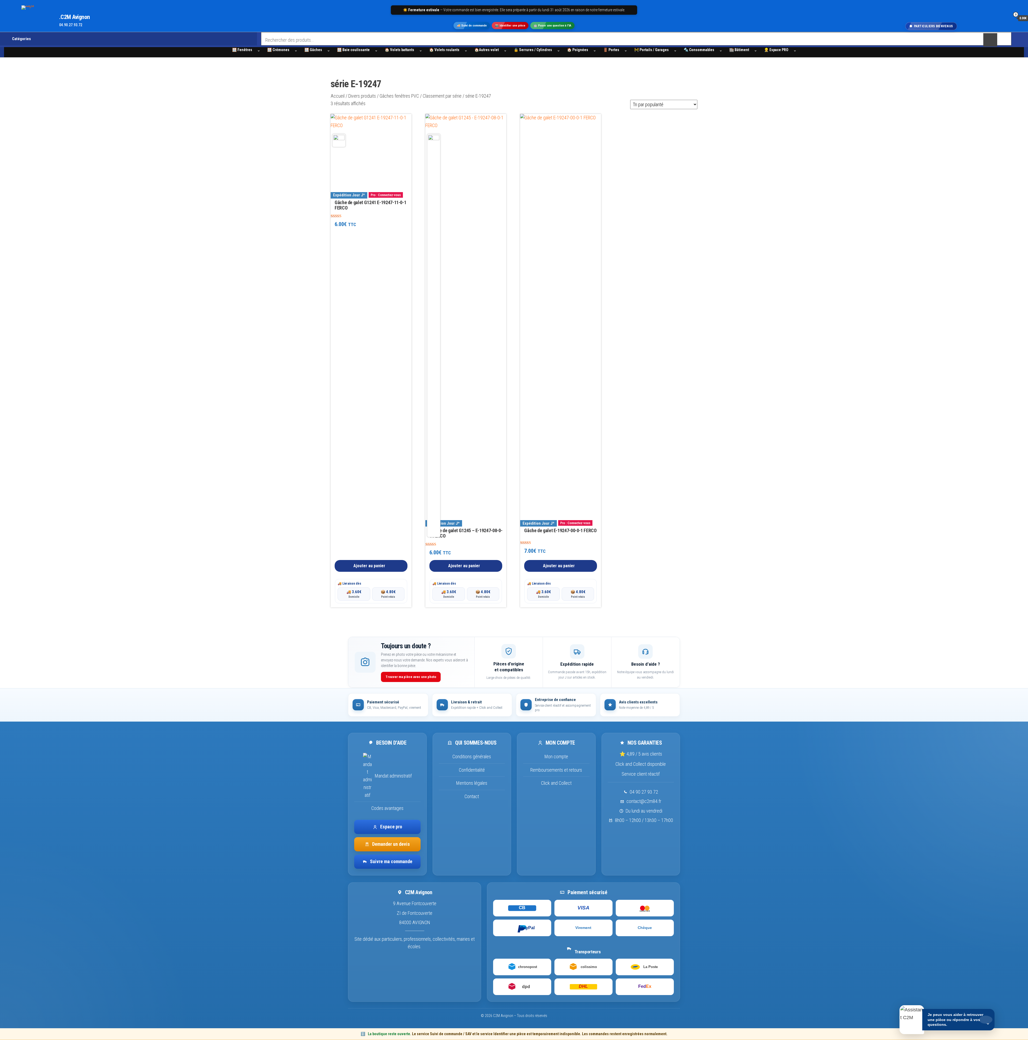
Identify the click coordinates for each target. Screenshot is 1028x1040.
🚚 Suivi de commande (472, 25)
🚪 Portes (611, 50)
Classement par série (442, 96)
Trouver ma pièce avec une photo (411, 677)
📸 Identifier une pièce (510, 25)
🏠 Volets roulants (444, 50)
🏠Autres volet (486, 50)
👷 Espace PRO (776, 50)
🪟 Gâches (313, 50)
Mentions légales (471, 783)
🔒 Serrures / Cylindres (533, 50)
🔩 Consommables (699, 50)
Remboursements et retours (556, 770)
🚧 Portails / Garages (651, 50)
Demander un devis (391, 844)
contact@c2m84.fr (643, 801)
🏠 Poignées (577, 50)
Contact (471, 796)
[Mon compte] (1004, 18)
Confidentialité (472, 770)
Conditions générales (471, 756)
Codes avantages (387, 808)
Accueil (338, 96)
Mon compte (556, 756)
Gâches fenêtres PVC (399, 96)
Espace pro (391, 826)
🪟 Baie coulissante (353, 50)
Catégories (21, 38)
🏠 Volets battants (399, 50)
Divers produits (362, 96)
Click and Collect (556, 783)
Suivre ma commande (391, 861)
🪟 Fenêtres (242, 50)
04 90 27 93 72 (644, 792)
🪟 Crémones (278, 50)
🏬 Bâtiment (739, 50)
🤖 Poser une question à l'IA (552, 25)
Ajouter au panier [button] (369, 565)
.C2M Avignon (74, 17)
